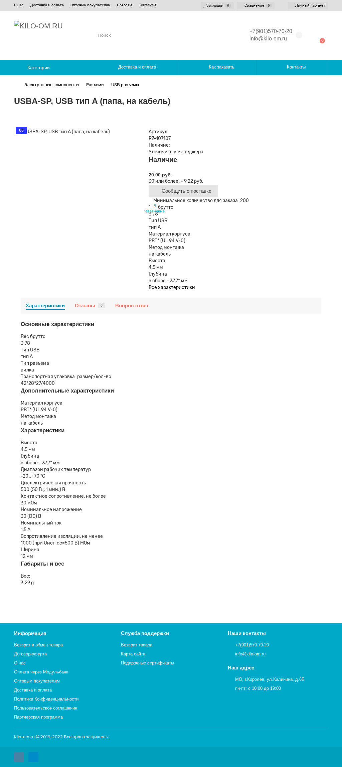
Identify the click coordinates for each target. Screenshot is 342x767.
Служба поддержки (145, 633)
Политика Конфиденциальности (46, 699)
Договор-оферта (30, 653)
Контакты (147, 5)
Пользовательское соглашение (45, 708)
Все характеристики (172, 287)
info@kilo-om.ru (268, 38)
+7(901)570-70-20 (252, 644)
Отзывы (89, 305)
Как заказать (221, 66)
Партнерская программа (38, 717)
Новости (124, 5)
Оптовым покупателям (90, 5)
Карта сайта (133, 653)
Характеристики (45, 305)
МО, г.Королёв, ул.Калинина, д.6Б (270, 679)
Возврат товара (136, 644)
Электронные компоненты (51, 84)
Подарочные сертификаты (147, 662)
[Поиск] (227, 35)
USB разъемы (125, 84)
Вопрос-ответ (132, 305)
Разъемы (95, 84)
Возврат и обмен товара (38, 644)
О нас (19, 5)
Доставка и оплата (47, 5)
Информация (30, 633)
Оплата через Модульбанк (41, 671)
